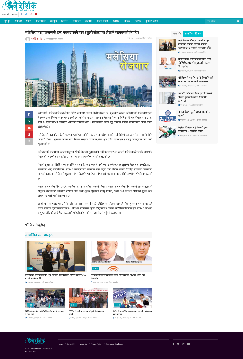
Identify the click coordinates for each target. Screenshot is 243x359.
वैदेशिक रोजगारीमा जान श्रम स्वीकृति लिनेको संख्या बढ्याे (86, 313)
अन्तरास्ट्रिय (41, 21)
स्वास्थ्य (116, 21)
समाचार (18, 21)
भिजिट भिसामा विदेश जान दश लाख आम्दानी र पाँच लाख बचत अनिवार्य (132, 313)
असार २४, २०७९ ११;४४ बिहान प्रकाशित (105, 282)
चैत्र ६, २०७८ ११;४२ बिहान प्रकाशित (191, 105)
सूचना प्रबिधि (102, 21)
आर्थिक (127, 21)
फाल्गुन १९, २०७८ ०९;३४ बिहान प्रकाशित (127, 317)
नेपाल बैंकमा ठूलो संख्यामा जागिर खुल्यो (194, 114)
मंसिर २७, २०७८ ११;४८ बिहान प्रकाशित (139, 38)
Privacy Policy (96, 344)
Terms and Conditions (114, 344)
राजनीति (88, 21)
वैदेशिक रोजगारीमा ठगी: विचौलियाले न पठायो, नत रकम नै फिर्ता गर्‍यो (44, 313)
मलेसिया (60, 39)
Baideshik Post (36, 348)
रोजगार (138, 21)
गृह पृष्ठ (7, 21)
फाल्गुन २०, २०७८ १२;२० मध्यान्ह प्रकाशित (193, 120)
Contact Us (71, 344)
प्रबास (28, 21)
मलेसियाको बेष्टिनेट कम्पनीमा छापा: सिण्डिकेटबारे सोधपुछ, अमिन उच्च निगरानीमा (118, 276)
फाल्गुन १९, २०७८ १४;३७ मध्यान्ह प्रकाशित (84, 317)
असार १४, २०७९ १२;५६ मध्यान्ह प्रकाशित (40, 317)
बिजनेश (64, 21)
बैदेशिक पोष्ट (36, 39)
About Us (83, 344)
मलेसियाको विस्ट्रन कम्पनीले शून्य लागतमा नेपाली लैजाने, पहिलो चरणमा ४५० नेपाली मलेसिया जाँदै (55, 276)
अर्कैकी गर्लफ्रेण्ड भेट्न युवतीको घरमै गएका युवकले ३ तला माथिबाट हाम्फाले (195, 97)
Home (60, 344)
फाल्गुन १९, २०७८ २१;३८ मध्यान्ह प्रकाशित (193, 135)
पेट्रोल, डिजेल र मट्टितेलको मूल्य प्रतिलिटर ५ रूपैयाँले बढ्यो (193, 129)
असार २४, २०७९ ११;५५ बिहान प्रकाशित (40, 282)
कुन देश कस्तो (152, 21)
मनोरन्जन (77, 21)
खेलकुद (53, 21)
